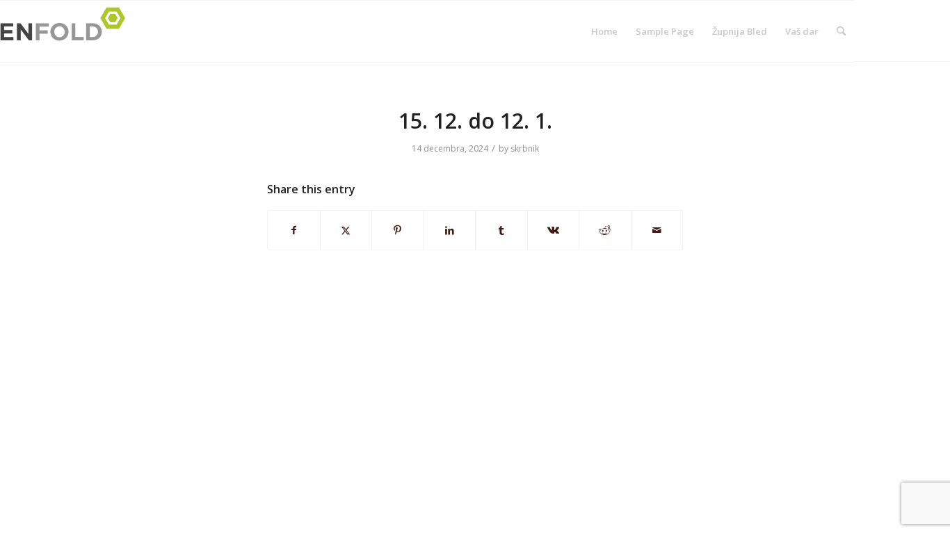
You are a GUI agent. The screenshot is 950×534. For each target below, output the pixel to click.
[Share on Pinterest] (398, 230)
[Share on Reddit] (605, 230)
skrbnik (524, 148)
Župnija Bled (739, 31)
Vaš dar (802, 31)
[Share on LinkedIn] (450, 230)
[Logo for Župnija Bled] (67, 31)
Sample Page (665, 31)
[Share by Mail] (657, 230)
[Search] (841, 31)
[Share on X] (346, 230)
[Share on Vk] (553, 230)
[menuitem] (841, 31)
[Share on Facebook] (294, 230)
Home (604, 31)
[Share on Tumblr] (501, 230)
